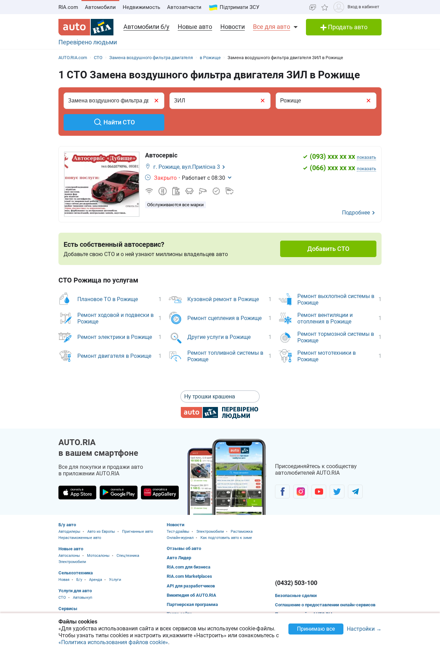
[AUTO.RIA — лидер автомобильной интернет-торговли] (85, 27)
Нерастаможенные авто (79, 538)
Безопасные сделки (296, 595)
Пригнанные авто (137, 531)
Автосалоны (69, 555)
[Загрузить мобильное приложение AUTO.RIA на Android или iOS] (226, 477)
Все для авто (271, 26)
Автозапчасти (184, 7)
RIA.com (68, 7)
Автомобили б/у (146, 26)
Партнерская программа (192, 604)
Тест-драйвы (178, 531)
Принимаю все (316, 629)
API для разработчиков (191, 585)
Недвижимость (141, 7)
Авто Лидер (179, 557)
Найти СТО (119, 122)
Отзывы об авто (184, 548)
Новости (232, 26)
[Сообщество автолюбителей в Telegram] (355, 491)
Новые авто (195, 26)
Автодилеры (69, 531)
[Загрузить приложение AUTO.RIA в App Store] (77, 492)
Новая (63, 579)
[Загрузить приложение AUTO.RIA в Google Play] (119, 492)
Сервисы (67, 608)
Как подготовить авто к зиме (226, 538)
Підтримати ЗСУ (239, 7)
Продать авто (347, 27)
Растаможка (242, 531)
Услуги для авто (75, 590)
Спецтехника (128, 555)
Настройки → (364, 629)
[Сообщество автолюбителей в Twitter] (337, 491)
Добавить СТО (328, 248)
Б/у (79, 579)
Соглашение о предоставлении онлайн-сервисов (325, 604)
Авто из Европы (101, 531)
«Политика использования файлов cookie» (113, 642)
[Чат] (313, 7)
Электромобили (72, 562)
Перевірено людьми (87, 42)
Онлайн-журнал (180, 538)
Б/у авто (67, 524)
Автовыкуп (82, 597)
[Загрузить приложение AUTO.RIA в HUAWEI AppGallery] (160, 492)
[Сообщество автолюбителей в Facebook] (282, 491)
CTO (62, 597)
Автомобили (100, 7)
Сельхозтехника (75, 572)
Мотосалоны (98, 555)
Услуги (115, 579)
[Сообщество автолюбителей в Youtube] (318, 491)
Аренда (95, 579)
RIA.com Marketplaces (189, 576)
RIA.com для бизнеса (188, 567)
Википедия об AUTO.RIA (191, 595)
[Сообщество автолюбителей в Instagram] (300, 491)
